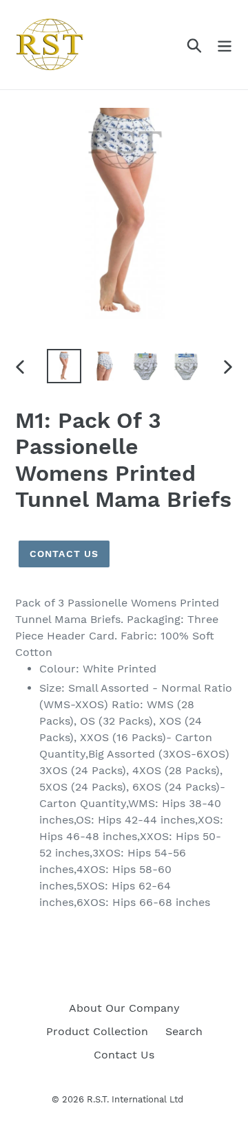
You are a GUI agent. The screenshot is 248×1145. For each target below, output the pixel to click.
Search (184, 1031)
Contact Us (64, 553)
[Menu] (224, 45)
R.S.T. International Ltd (135, 1099)
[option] (63, 366)
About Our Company (124, 1007)
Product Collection (97, 1031)
